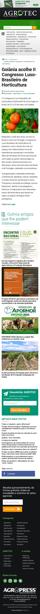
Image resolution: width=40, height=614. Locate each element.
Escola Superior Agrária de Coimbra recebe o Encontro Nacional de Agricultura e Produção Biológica (18, 263)
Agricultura (10, 32)
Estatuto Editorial (28, 560)
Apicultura (32, 37)
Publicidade (7, 561)
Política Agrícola (26, 49)
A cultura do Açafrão (9, 440)
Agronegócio (22, 37)
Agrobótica (10, 34)
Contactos (7, 558)
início (6, 59)
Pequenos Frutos (12, 49)
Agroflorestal (21, 34)
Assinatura (26, 566)
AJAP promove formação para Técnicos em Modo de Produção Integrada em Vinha (20, 375)
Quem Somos (8, 556)
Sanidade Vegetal (30, 51)
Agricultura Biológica (24, 32)
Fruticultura (10, 41)
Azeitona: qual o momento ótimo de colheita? (19, 449)
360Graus (26, 610)
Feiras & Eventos (12, 39)
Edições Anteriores (29, 563)
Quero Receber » (20, 410)
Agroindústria (11, 37)
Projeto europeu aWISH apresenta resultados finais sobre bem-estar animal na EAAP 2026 (19, 453)
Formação (20, 41)
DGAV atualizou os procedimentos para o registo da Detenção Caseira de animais (17, 457)
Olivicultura (21, 46)
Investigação (10, 46)
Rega (21, 51)
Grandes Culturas (12, 44)
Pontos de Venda (28, 568)
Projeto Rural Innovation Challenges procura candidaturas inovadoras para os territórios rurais (19, 429)
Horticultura (25, 44)
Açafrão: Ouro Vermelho (11, 438)
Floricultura (23, 39)
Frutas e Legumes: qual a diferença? (16, 424)
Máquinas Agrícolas (23, 531)
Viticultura (10, 53)
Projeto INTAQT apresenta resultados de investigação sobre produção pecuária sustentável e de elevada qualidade (20, 301)
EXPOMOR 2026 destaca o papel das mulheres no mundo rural (18, 338)
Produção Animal (12, 51)
